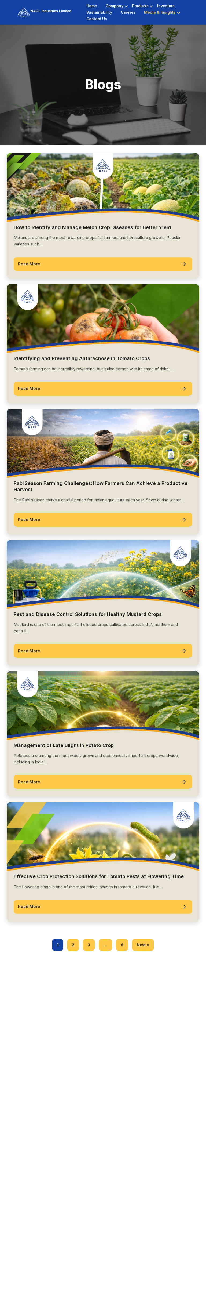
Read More (29, 263)
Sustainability (99, 12)
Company (114, 5)
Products (140, 5)
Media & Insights (160, 12)
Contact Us (96, 18)
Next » (143, 945)
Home (91, 5)
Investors (166, 5)
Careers (128, 12)
